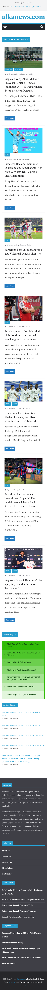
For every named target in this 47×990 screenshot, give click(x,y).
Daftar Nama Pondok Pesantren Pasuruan (19, 911)
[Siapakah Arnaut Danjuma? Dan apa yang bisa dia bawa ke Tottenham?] (23, 558)
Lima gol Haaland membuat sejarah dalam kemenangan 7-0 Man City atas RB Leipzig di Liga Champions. (23, 170)
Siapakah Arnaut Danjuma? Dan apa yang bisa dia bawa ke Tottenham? (23, 584)
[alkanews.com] (5, 27)
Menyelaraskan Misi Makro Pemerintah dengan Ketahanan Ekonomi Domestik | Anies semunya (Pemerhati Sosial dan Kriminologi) (21, 758)
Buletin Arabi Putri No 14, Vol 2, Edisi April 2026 (22, 735)
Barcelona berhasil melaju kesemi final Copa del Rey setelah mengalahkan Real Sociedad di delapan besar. (20, 500)
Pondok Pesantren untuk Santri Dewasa (18, 917)
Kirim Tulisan (7, 868)
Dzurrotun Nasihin (26, 74)
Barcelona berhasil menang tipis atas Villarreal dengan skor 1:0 (23, 251)
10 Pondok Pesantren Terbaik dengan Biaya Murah (23, 899)
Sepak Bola (18, 70)
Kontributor (7, 874)
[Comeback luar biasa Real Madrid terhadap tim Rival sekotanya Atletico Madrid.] (23, 391)
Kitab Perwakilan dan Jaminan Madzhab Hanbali (21, 958)
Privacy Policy (7, 862)
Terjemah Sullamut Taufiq (12, 942)
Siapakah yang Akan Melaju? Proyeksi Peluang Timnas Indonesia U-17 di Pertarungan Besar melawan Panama (23, 85)
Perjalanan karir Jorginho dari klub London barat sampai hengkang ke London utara (22, 335)
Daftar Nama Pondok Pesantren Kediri (17, 905)
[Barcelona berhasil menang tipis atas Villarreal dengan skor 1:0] (23, 228)
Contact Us (6, 856)
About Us (6, 851)
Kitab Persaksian (8, 963)
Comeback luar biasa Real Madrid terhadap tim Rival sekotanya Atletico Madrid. (20, 417)
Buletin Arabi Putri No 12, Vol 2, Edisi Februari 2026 (21, 714)
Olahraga (9, 70)
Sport (7, 155)
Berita (8, 404)
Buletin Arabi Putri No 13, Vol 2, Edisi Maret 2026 (25, 8)
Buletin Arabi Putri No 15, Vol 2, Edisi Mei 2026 (22, 725)
